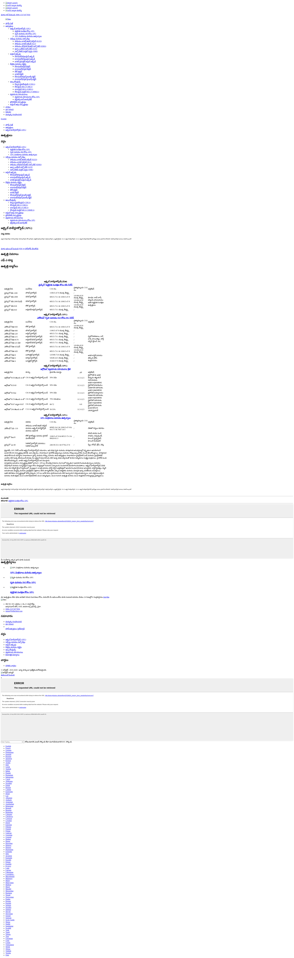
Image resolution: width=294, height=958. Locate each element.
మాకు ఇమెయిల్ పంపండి (10, 249)
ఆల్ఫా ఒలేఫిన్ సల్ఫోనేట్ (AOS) (26, 49)
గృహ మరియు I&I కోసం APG (25, 34)
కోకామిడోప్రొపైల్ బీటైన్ (22, 66)
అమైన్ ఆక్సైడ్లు (15, 54)
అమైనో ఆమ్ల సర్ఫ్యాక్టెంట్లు (19, 104)
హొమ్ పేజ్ (9, 23)
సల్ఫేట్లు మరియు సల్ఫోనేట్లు (20, 39)
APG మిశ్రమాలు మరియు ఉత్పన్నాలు (28, 36)
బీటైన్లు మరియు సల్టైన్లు (18, 64)
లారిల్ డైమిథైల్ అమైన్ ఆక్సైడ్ (25, 61)
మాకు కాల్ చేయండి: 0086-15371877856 (15, 15)
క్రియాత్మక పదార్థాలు (12, 655)
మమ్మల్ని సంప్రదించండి (14, 114)
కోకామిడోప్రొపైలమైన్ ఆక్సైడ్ (24, 56)
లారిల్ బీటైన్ (19, 74)
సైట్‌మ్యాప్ (21, 629)
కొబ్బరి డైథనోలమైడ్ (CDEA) (25, 84)
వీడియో (8, 112)
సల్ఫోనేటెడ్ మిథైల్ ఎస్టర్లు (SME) (26, 51)
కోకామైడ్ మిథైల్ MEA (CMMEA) (27, 92)
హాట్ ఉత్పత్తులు (11, 629)
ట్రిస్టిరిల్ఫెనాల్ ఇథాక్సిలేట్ (23, 99)
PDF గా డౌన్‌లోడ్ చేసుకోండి (28, 249)
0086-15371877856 (13, 609)
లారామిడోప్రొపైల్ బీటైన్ (23, 69)
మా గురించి (10, 109)
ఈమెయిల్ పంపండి (8, 675)
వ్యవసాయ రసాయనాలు (19, 94)
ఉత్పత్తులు (9, 26)
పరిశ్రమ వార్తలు (11, 666)
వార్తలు (8, 107)
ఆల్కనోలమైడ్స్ (15, 82)
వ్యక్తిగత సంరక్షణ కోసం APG (24, 31)
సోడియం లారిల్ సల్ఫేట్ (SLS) (25, 44)
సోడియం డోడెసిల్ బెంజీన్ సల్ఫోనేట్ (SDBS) (30, 46)
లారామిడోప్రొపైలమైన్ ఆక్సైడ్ (25, 59)
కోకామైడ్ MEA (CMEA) (24, 87)
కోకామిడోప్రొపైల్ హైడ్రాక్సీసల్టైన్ (25, 77)
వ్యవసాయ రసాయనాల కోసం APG (27, 97)
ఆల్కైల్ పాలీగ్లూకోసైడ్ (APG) (20, 29)
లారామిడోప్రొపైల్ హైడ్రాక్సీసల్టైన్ (25, 79)
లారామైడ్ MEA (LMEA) (24, 89)
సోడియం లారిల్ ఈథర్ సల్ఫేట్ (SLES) (28, 41)
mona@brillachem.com (14, 611)
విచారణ (106, 597)
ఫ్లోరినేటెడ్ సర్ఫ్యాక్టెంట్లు (18, 102)
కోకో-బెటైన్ (18, 72)
